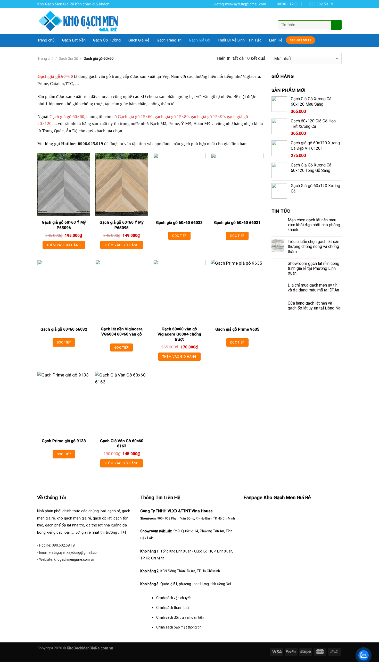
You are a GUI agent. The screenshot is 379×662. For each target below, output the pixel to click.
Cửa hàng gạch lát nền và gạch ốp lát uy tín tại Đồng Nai (314, 306)
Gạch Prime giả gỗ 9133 (64, 441)
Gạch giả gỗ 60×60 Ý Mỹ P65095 (122, 225)
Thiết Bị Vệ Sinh (231, 40)
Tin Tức (254, 40)
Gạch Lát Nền (74, 40)
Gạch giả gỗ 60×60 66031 (237, 222)
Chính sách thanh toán (173, 608)
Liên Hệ (275, 40)
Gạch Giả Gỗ (199, 40)
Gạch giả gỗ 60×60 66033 (179, 222)
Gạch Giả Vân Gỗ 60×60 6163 (121, 443)
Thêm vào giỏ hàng (64, 245)
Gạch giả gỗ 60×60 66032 (63, 329)
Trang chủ (46, 40)
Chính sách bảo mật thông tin (178, 627)
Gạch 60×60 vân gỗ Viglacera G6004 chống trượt (179, 334)
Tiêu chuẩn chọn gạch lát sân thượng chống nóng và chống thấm (313, 246)
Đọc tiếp (179, 236)
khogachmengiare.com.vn (74, 559)
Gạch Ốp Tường (107, 40)
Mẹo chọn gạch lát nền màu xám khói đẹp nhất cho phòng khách (314, 224)
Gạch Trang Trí (169, 40)
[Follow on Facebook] (339, 4)
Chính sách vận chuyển (173, 598)
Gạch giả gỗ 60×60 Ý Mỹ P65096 (64, 225)
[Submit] (336, 24)
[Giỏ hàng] (337, 16)
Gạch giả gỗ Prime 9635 (237, 329)
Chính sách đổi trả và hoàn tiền (180, 617)
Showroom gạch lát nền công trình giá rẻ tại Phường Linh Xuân (313, 268)
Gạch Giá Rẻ (138, 40)
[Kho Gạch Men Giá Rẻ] (78, 21)
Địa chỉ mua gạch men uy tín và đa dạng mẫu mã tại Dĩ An (313, 287)
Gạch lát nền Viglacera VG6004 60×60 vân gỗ (122, 332)
